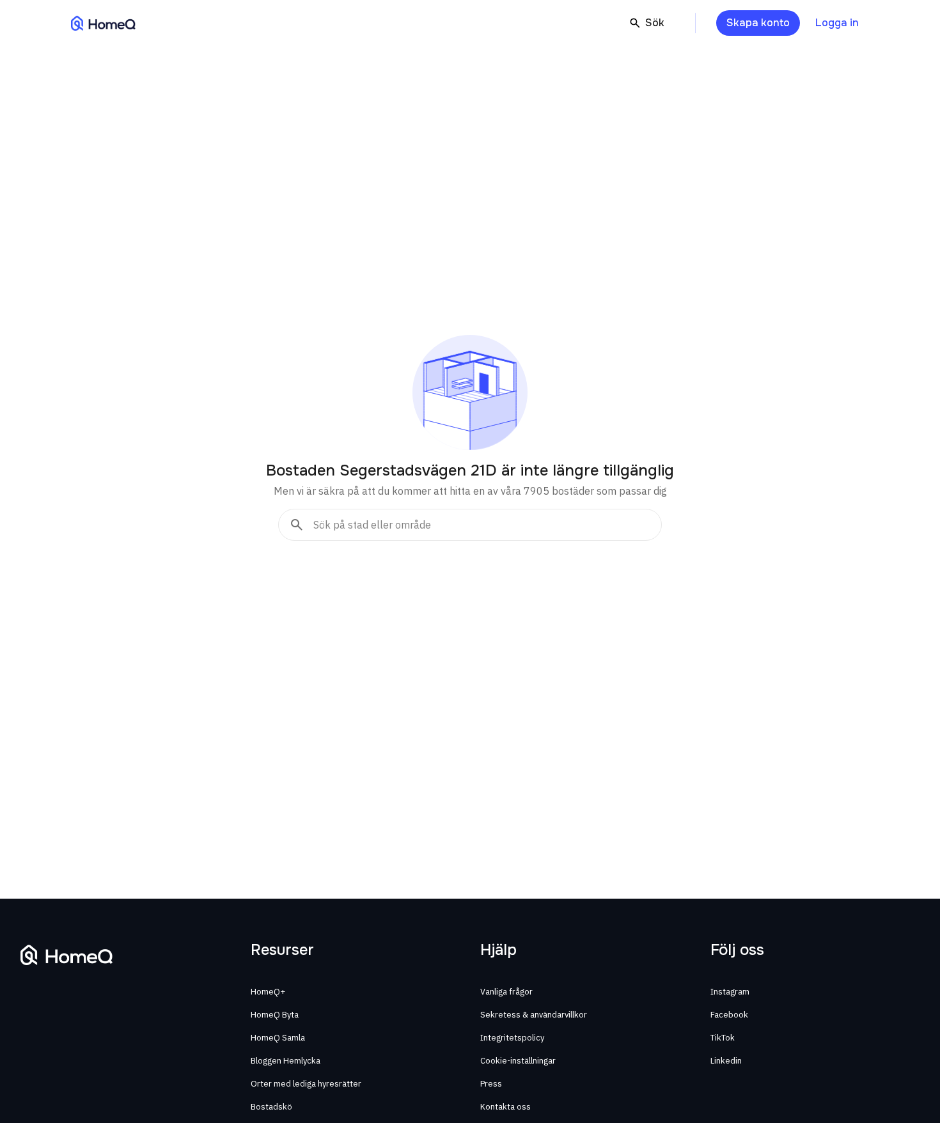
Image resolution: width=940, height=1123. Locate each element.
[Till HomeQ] (103, 23)
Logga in (837, 22)
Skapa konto (758, 22)
